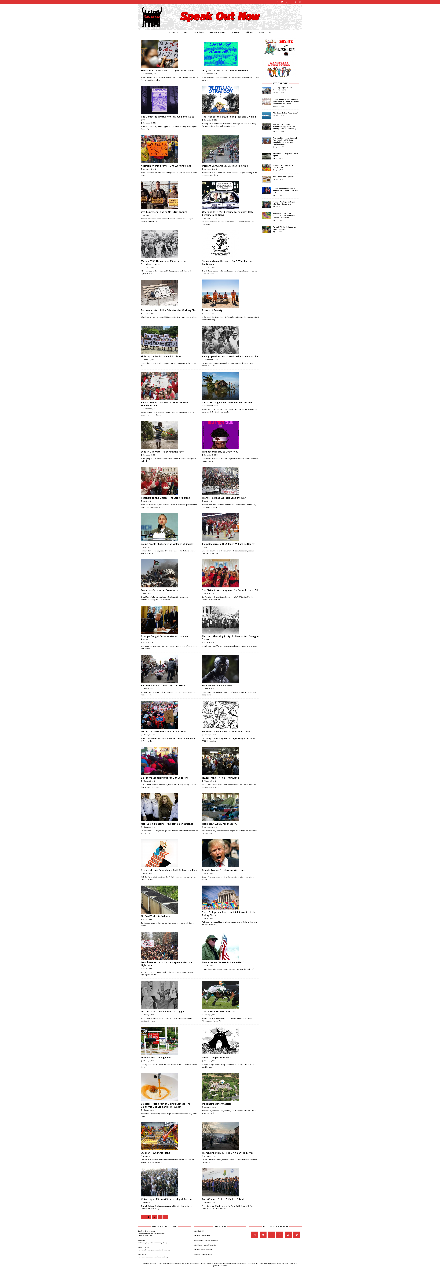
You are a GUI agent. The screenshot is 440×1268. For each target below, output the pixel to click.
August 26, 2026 (279, 92)
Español (261, 32)
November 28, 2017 (210, 827)
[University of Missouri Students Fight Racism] (169, 1182)
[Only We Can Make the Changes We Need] (230, 54)
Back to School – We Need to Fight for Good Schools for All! (165, 404)
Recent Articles (280, 83)
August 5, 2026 (278, 158)
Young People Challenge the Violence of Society (167, 543)
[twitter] (282, 2)
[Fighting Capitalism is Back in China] (169, 340)
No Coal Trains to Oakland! (156, 916)
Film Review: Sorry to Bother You (220, 451)
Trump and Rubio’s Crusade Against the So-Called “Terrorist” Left (286, 190)
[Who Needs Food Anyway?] (266, 179)
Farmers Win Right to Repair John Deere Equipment (284, 203)
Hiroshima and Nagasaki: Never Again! (285, 154)
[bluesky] (287, 2)
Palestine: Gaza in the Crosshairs (159, 590)
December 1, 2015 (210, 1107)
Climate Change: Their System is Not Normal (227, 402)
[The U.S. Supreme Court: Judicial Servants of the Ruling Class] (230, 897)
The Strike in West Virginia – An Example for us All (230, 590)
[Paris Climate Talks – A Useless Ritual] (230, 1182)
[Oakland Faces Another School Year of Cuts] (266, 167)
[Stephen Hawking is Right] (169, 1136)
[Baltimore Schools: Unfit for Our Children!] (169, 761)
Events (185, 32)
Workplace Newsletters (218, 32)
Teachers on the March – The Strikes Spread (165, 497)
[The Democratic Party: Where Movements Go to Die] (169, 100)
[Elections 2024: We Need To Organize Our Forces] (169, 54)
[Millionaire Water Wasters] (230, 1087)
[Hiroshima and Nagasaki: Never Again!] (266, 156)
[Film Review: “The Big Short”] (169, 1041)
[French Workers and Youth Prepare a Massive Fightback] (169, 946)
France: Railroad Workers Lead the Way (224, 497)
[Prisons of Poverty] (230, 294)
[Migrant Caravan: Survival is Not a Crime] (230, 149)
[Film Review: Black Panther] (230, 669)
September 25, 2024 (149, 74)
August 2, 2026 (278, 179)
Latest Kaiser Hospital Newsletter (205, 1245)
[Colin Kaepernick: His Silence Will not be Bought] (230, 527)
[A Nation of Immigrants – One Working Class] (169, 149)
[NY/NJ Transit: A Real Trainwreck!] (230, 761)
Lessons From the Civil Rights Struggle (162, 1011)
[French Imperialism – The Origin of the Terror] (230, 1136)
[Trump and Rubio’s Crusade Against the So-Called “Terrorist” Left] (266, 190)
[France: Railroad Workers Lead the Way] (230, 481)
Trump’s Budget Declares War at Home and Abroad (165, 638)
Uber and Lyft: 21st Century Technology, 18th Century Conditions (227, 213)
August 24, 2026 (279, 147)
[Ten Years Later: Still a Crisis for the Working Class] (169, 294)
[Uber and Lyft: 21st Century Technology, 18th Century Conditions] (230, 195)
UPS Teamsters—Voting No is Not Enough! (164, 211)
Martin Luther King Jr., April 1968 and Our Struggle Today (230, 638)
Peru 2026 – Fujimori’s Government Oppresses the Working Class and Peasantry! (285, 126)
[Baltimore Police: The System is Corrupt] (169, 669)
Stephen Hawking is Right (155, 1152)
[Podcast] (300, 2)
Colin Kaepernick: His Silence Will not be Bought (228, 543)
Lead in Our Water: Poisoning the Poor (162, 451)
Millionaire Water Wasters (216, 1103)
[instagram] (278, 2)
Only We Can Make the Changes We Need (225, 70)
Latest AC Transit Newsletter (203, 1250)
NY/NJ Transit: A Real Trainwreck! (220, 777)
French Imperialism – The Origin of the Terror (227, 1152)
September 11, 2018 (210, 360)
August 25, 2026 (279, 115)
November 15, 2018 (149, 169)
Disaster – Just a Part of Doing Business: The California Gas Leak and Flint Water (165, 1105)
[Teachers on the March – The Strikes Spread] (169, 481)
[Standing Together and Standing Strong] (266, 90)
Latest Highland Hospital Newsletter (206, 1240)
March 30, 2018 (209, 593)
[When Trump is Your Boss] (230, 1041)
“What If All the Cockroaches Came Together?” (284, 228)
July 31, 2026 (278, 195)
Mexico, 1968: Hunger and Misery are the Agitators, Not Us (163, 262)
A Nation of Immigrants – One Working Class (166, 165)
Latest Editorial (199, 1231)
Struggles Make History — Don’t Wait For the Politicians (227, 262)
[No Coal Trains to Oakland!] (169, 900)
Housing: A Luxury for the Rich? (219, 823)
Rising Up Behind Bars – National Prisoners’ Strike (230, 356)
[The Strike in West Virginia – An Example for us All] (230, 573)
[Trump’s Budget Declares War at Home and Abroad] (169, 620)
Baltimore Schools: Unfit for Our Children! (164, 777)
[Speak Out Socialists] (220, 28)
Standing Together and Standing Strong (282, 89)
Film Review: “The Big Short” (156, 1057)
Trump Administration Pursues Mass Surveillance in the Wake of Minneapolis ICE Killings (286, 101)
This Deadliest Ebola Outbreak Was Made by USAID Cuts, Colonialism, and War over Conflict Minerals (285, 141)
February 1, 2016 (148, 1015)
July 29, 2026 (278, 207)
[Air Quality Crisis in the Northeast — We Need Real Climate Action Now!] (266, 215)
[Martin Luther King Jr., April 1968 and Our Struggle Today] (230, 620)
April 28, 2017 (147, 873)
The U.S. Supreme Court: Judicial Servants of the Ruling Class (229, 914)
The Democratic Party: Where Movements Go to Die (167, 118)
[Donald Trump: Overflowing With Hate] (230, 853)
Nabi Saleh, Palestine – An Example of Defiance (167, 823)
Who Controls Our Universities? (285, 113)
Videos (249, 32)
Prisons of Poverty (212, 310)
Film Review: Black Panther (217, 685)
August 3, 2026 (278, 170)
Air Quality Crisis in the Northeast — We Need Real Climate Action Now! (284, 215)
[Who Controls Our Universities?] (266, 115)
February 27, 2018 (149, 735)
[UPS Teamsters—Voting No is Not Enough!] (169, 195)
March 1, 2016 (208, 873)
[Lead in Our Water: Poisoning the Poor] (169, 435)
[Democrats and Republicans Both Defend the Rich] (169, 853)
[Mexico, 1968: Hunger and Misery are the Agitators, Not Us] (169, 244)
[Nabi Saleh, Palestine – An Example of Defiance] (169, 807)
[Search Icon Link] (269, 32)
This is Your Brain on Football (218, 1011)
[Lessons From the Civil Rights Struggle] (169, 995)
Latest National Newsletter (203, 1254)
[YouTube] (296, 2)
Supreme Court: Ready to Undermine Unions (227, 731)
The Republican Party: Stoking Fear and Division (229, 116)
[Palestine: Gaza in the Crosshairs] (169, 573)
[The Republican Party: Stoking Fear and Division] (230, 100)
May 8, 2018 (147, 501)
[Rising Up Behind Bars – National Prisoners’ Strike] (230, 340)
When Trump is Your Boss (216, 1057)
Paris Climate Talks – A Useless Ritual (223, 1199)
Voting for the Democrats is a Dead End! (163, 731)
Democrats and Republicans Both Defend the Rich (169, 870)
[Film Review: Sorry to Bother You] (230, 435)
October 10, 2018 (148, 267)
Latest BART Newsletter (202, 1236)
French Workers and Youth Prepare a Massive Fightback (166, 964)
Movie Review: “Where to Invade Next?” (223, 962)
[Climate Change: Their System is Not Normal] (230, 386)
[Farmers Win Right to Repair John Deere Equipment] (266, 204)
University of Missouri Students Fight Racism (166, 1199)
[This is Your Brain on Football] (230, 995)
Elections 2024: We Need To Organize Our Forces (168, 70)
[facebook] (291, 2)
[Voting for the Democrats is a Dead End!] (169, 715)
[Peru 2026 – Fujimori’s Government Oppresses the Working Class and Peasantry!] (266, 126)
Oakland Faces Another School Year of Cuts (285, 166)
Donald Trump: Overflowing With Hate (223, 870)
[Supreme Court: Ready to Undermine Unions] (230, 715)
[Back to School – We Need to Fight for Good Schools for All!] (169, 386)
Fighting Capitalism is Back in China (161, 356)
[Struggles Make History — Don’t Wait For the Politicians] (230, 244)
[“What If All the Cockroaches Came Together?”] (266, 229)
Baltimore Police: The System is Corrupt (163, 685)
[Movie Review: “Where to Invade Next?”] (230, 946)
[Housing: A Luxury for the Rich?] (230, 807)
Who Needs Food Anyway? (283, 177)
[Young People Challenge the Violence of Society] (169, 527)
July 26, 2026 (278, 232)
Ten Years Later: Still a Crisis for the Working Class (169, 310)
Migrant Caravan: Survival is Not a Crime (225, 165)
